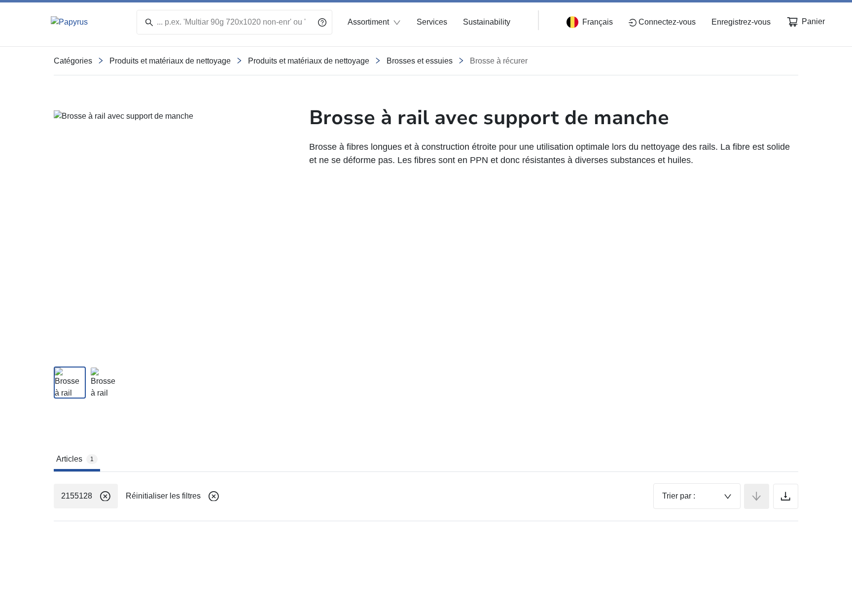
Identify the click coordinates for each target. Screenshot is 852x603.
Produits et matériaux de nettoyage (170, 61)
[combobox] (697, 496)
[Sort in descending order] (756, 496)
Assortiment (368, 22)
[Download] (785, 496)
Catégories (73, 61)
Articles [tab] (75, 459)
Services (432, 22)
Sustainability (486, 22)
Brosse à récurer (499, 61)
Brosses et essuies (420, 61)
